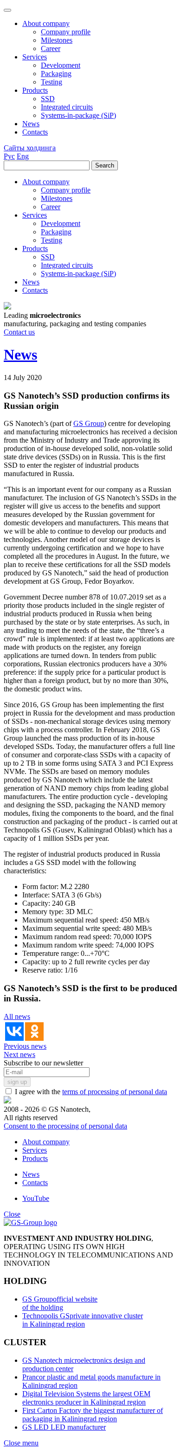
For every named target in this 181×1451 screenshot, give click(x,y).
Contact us (19, 332)
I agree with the (90, 1092)
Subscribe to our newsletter (43, 1063)
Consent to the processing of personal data (65, 1126)
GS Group (88, 423)
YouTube (35, 1198)
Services (34, 1150)
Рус (9, 156)
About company (46, 1142)
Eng (23, 156)
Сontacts (35, 1183)
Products (35, 1158)
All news (17, 1016)
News (30, 1174)
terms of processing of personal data (114, 1092)
